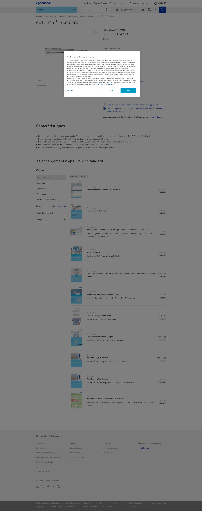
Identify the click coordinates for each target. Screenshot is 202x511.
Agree (128, 90)
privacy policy (100, 84)
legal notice (110, 84)
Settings (70, 90)
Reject (111, 90)
